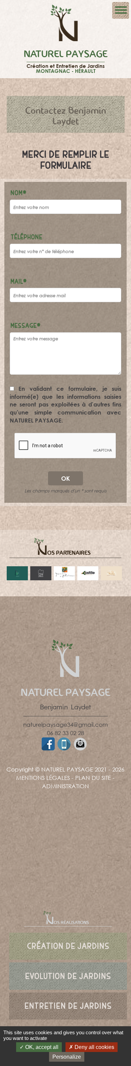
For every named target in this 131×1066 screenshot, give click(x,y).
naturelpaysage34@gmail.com (65, 724)
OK (65, 478)
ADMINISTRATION (65, 786)
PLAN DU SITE (93, 777)
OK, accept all (41, 1047)
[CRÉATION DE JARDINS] (68, 935)
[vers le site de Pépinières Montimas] (64, 573)
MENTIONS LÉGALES (43, 777)
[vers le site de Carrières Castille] (87, 573)
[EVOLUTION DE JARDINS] (68, 964)
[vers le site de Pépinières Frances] (17, 573)
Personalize (66, 1057)
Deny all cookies (93, 1047)
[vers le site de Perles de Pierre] (111, 573)
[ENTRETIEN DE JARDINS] (68, 994)
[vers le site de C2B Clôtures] (40, 573)
